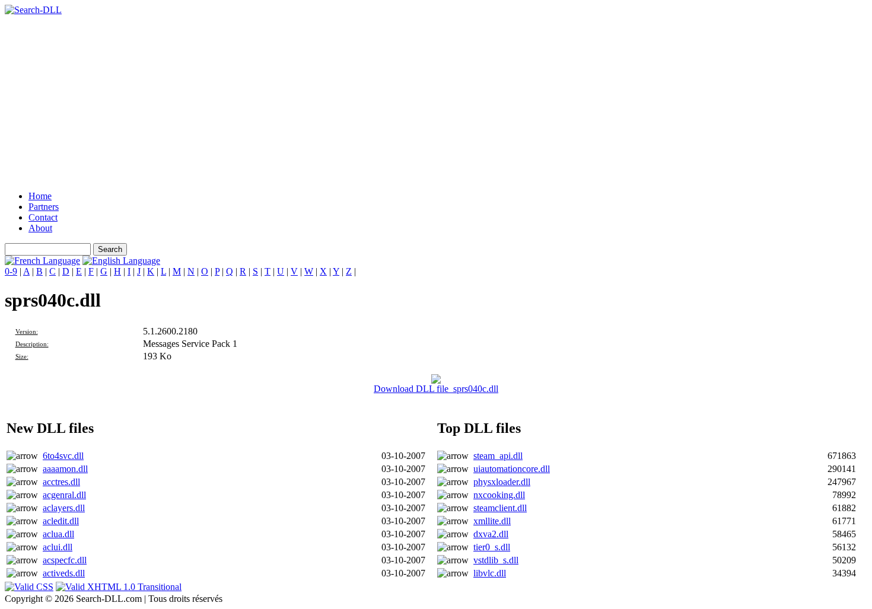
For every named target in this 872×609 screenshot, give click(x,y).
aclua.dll (58, 534)
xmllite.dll (492, 521)
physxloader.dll (501, 482)
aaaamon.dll (65, 469)
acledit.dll (61, 521)
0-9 (11, 271)
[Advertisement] (361, 98)
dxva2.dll (490, 534)
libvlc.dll (489, 573)
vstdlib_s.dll (495, 560)
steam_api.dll (498, 456)
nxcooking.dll (499, 495)
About (40, 228)
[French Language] (42, 261)
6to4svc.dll (63, 456)
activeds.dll (64, 573)
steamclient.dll (500, 508)
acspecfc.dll (65, 560)
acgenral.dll (64, 495)
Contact (43, 217)
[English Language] (121, 261)
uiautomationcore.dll (511, 469)
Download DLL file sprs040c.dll (436, 389)
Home (40, 196)
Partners (43, 207)
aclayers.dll (64, 508)
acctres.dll (61, 482)
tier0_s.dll (491, 547)
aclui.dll (57, 547)
